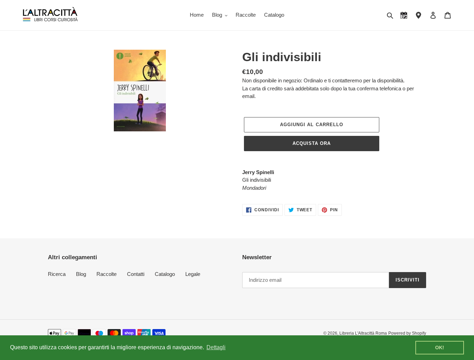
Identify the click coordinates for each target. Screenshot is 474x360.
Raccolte (106, 274)
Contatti (135, 274)
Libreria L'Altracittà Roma (363, 333)
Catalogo (165, 274)
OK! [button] (439, 347)
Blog (81, 274)
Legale (192, 274)
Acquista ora (312, 143)
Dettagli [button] (216, 347)
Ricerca (57, 274)
